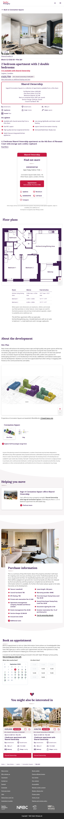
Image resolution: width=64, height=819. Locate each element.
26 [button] (22, 677)
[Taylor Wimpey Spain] (4, 807)
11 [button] (18, 672)
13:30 (51, 669)
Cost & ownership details (45, 615)
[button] (60, 279)
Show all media (7, 56)
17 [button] (15, 675)
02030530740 (32, 167)
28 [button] (5, 680)
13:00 (43, 669)
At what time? (35, 660)
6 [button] (25, 669)
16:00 (43, 677)
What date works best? (10, 660)
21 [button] (5, 677)
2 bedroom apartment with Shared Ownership (15, 738)
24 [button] (15, 677)
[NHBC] (22, 807)
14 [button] (5, 675)
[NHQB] (34, 807)
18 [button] (18, 675)
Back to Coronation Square (14, 10)
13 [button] (25, 672)
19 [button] (22, 675)
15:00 (51, 673)
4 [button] (18, 669)
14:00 (34, 673)
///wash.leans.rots (46, 418)
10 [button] (15, 672)
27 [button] (25, 677)
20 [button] (25, 675)
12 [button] (22, 672)
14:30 (43, 673)
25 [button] (19, 677)
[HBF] (51, 807)
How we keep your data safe (12, 657)
